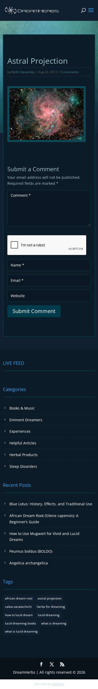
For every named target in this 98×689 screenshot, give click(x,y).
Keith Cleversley (23, 72)
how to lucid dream (19, 615)
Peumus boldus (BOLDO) (30, 551)
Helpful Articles (22, 443)
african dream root (18, 598)
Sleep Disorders (23, 466)
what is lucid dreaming (21, 631)
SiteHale (58, 684)
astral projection (49, 598)
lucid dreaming (49, 615)
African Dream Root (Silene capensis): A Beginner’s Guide (43, 518)
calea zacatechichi (18, 606)
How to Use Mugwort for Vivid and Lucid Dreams (44, 536)
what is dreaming (53, 623)
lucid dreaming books (20, 623)
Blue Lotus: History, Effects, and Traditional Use (50, 503)
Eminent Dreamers (25, 419)
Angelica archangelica (28, 562)
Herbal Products (23, 454)
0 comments (70, 72)
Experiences (20, 431)
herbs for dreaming (51, 606)
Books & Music (22, 408)
